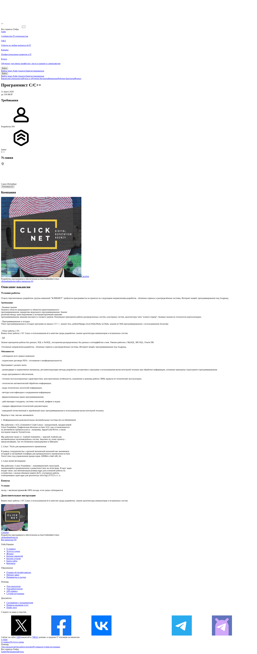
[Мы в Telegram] (182, 635)
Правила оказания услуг (17, 605)
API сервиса (12, 591)
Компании (53, 78)
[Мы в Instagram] (142, 635)
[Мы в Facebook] (61, 635)
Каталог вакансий (14, 556)
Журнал (77, 78)
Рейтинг (61, 78)
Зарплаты (69, 78)
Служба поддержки (15, 593)
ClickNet (85, 276)
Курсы (21, 652)
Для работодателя (14, 589)
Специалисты (16, 78)
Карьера (14, 652)
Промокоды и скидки (16, 577)
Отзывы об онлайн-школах (18, 572)
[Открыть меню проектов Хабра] (2, 23)
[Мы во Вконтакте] (101, 635)
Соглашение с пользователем (19, 603)
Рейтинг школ (12, 575)
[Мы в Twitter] (21, 635)
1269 (18, 637)
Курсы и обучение (31, 78)
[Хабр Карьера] (11, 26)
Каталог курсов (13, 558)
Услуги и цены (13, 551)
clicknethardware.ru (9, 281)
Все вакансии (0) (25, 281)
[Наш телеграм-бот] (222, 635)
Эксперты (43, 78)
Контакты (10, 563)
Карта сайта (11, 561)
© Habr (4, 639)
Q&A (8, 652)
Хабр (3, 652)
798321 (35, 637)
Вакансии (5, 78)
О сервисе (11, 549)
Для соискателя (13, 586)
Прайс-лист (11, 607)
